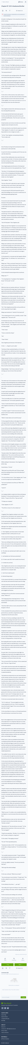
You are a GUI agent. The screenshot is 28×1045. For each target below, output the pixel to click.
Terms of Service (4, 1032)
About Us (3, 1026)
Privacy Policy (4, 1030)
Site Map (3, 1020)
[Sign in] (25, 2)
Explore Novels (4, 1016)
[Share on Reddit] (8, 1008)
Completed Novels (5, 1018)
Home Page (3, 1014)
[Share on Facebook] (2, 1008)
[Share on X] (5, 1008)
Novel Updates (6, 1038)
